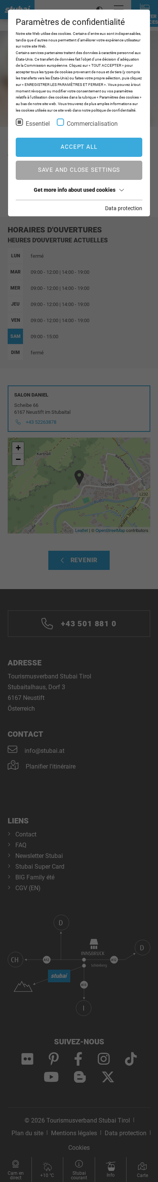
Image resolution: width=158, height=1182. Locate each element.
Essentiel (38, 123)
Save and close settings (79, 169)
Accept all (79, 146)
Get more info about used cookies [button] (74, 190)
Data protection (123, 208)
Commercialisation (92, 123)
